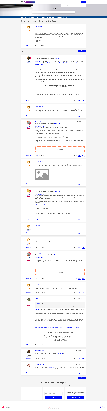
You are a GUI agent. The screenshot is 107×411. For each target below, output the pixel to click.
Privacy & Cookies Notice (45, 404)
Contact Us (77, 404)
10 (37, 292)
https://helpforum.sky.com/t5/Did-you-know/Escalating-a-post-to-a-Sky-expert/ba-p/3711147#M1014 (57, 327)
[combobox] (56, 12)
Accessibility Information (58, 404)
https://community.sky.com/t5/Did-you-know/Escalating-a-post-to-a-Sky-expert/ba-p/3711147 (55, 204)
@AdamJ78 (39, 303)
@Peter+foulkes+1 (39, 126)
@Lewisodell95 (38, 61)
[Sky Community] (29, 2)
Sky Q (53, 8)
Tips (51, 2)
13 (37, 372)
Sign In (83, 2)
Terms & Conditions (33, 404)
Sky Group (85, 404)
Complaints (69, 404)
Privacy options (23, 404)
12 (37, 358)
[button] (84, 26)
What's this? (29, 31)
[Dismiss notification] (84, 5)
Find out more (57, 58)
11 (37, 344)
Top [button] (104, 404)
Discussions (39, 2)
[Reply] (83, 46)
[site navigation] (22, 2)
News (46, 2)
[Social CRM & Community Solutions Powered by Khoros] (102, 407)
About (55, 2)
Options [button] (82, 20)
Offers (60, 2)
